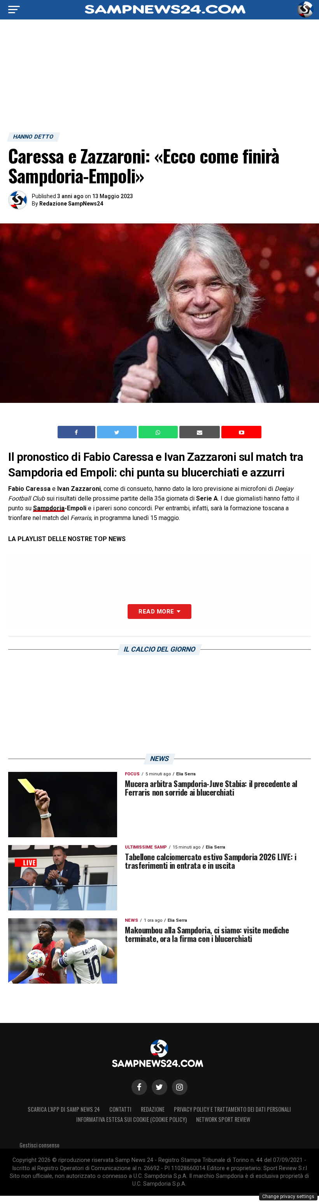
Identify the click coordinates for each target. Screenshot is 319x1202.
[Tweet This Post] (117, 432)
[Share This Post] (159, 432)
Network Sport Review (223, 1119)
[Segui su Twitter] (159, 1087)
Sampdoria (49, 508)
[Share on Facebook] (77, 432)
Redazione (153, 1109)
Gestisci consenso (39, 1145)
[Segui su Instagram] (180, 1087)
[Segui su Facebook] (139, 1087)
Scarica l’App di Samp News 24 (64, 1109)
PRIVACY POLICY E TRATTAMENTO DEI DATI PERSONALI (232, 1109)
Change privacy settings (288, 1196)
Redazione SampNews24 (71, 203)
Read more (156, 611)
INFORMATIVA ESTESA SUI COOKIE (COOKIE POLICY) (131, 1119)
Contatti (120, 1109)
